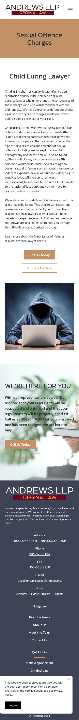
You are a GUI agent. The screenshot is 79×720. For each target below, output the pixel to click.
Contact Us (40, 640)
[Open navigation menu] (70, 10)
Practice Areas (39, 617)
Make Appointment (39, 663)
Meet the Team (39, 632)
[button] (39, 254)
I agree (13, 705)
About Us (39, 625)
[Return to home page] (39, 494)
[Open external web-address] (32, 9)
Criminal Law (39, 670)
